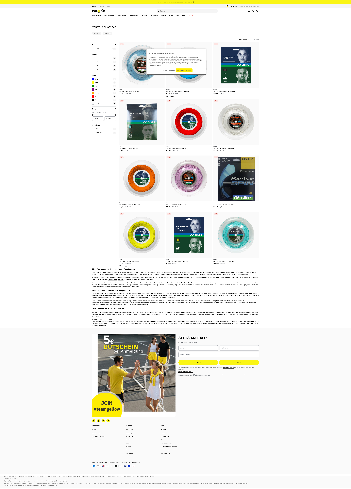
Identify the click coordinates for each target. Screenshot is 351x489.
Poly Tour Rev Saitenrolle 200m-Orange (130, 205)
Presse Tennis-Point (165, 453)
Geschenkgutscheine (253, 6)
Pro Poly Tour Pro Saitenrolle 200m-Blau (177, 91)
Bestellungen (129, 433)
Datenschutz (153, 65)
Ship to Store (129, 453)
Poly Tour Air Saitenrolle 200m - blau (129, 91)
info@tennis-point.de (228, 367)
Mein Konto (163, 429)
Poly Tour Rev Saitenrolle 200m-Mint (223, 261)
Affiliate (128, 439)
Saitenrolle (125, 321)
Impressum (124, 462)
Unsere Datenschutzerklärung (185, 371)
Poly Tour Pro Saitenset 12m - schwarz (224, 91)
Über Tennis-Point (165, 436)
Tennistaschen (133, 15)
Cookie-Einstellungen (97, 439)
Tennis (94, 6)
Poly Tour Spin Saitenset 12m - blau (223, 205)
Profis (177, 15)
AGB (130, 462)
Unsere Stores (243, 6)
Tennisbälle (144, 15)
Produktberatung (165, 450)
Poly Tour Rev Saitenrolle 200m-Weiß (223, 148)
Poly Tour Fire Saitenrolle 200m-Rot (176, 148)
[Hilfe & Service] (249, 11)
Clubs (127, 450)
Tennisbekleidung (109, 15)
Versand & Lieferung (166, 443)
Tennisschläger (96, 15)
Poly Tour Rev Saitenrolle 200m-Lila (176, 205)
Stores (162, 439)
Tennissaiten (154, 15)
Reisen (184, 15)
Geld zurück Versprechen (98, 436)
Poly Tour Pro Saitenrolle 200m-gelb (129, 261)
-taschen (120, 279)
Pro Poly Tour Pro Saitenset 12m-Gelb (177, 261)
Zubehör (163, 15)
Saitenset (136, 321)
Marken (171, 15)
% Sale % (192, 15)
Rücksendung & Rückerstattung (169, 446)
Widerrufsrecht (136, 462)
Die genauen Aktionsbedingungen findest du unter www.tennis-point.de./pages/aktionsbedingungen (30, 485)
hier (110, 297)
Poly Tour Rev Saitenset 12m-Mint (128, 148)
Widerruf (94, 429)
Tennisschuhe (121, 15)
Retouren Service (130, 436)
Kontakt (163, 433)
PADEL (108, 6)
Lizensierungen (96, 433)
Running (101, 6)
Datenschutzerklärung (114, 462)
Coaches (128, 446)
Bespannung (115, 272)
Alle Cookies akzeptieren (184, 70)
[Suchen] (159, 11)
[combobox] (187, 11)
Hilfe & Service (129, 429)
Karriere (128, 443)
